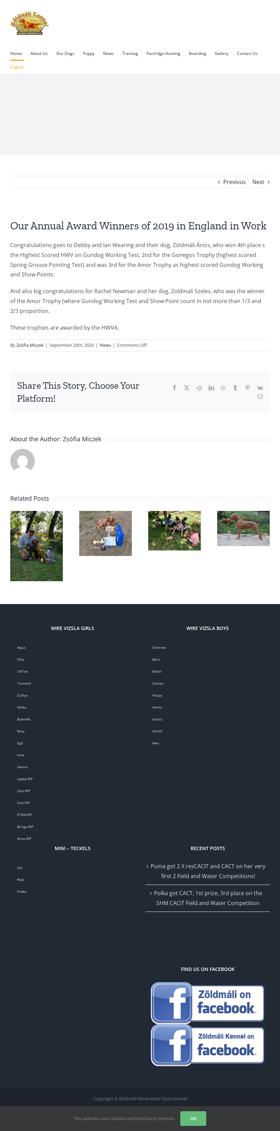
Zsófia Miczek (30, 345)
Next (258, 182)
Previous (234, 182)
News (105, 345)
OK (193, 1118)
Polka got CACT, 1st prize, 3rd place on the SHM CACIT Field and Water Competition (208, 898)
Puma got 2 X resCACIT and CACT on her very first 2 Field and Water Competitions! (208, 871)
